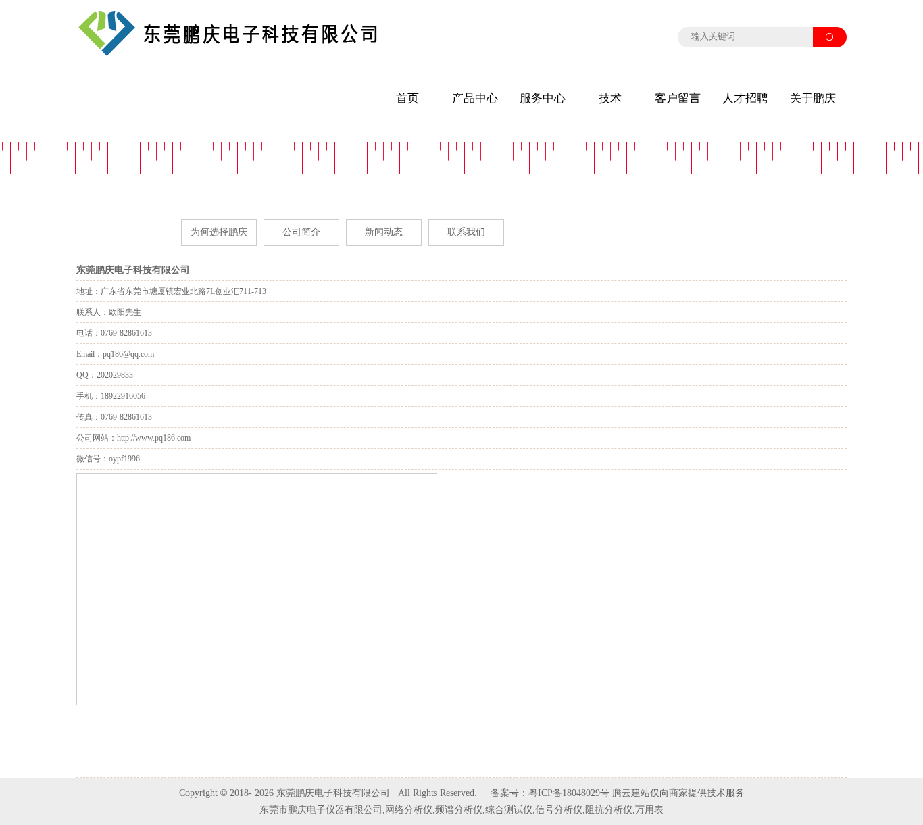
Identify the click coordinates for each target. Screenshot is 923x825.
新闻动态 (384, 232)
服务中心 (543, 98)
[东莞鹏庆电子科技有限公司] (228, 54)
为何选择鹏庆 (219, 232)
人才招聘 (745, 98)
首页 (407, 98)
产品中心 (475, 98)
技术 (610, 98)
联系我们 (466, 232)
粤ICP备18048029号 (568, 793)
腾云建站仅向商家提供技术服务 (678, 793)
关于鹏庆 (813, 98)
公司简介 (301, 232)
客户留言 (678, 98)
